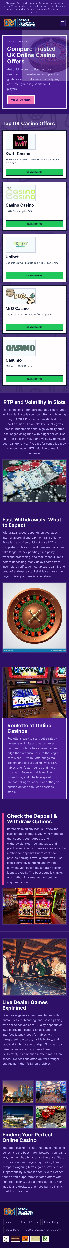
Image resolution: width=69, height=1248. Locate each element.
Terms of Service (30, 1222)
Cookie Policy (12, 1230)
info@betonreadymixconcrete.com (43, 1230)
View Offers (21, 99)
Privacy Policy (51, 1222)
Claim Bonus (34, 172)
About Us (10, 1222)
